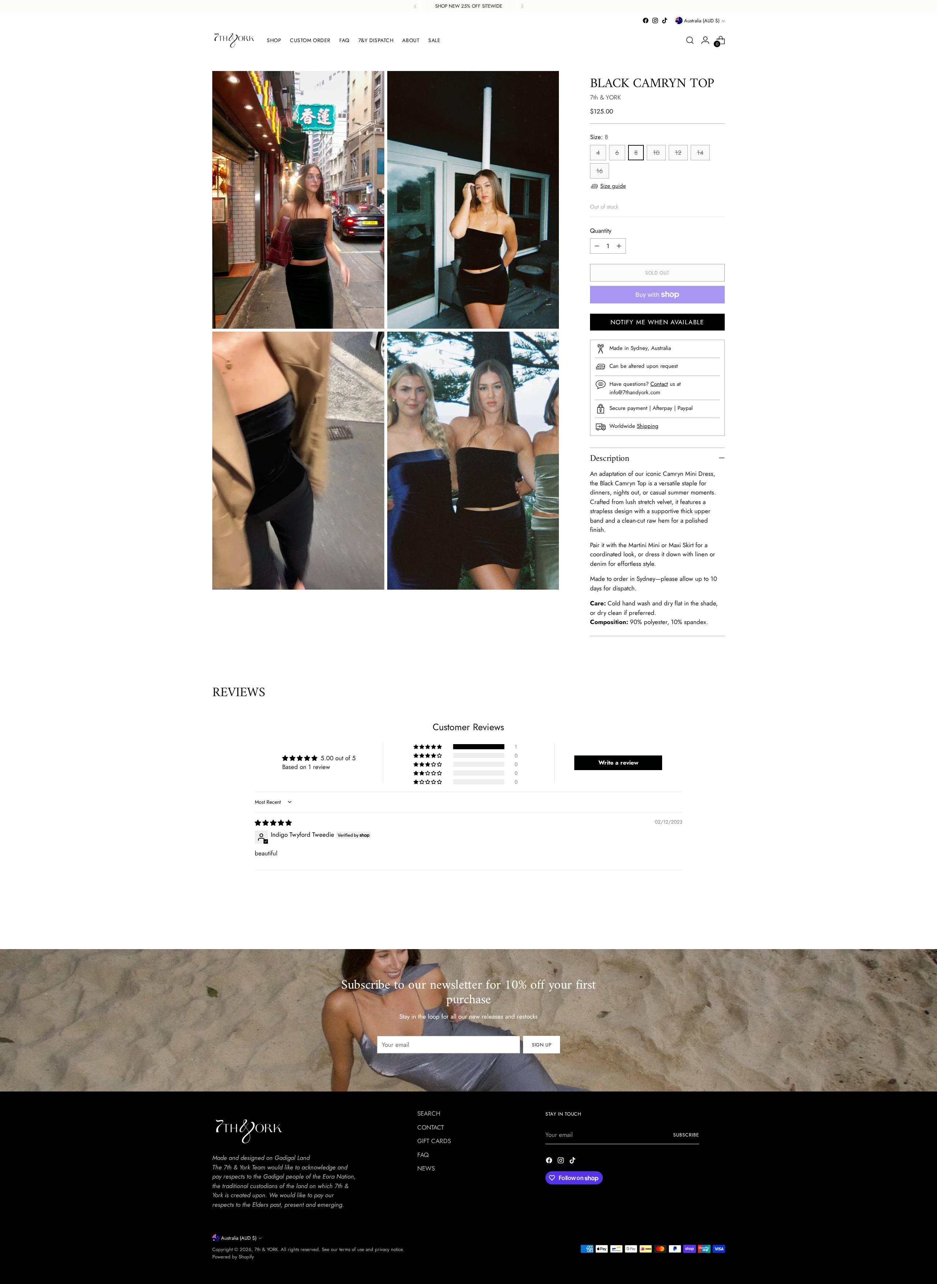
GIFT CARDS (434, 1140)
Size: (599, 136)
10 (656, 152)
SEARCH (428, 1113)
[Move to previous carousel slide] (701, 935)
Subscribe (686, 1134)
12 (678, 152)
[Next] (522, 6)
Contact (659, 384)
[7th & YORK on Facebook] (645, 20)
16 (599, 171)
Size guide (613, 186)
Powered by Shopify (233, 1256)
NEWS (426, 1168)
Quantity (600, 230)
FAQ (423, 1154)
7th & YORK (605, 97)
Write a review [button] (618, 762)
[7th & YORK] (234, 40)
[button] (428, 746)
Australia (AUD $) (702, 20)
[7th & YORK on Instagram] (655, 20)
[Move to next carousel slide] (718, 935)
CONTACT (430, 1127)
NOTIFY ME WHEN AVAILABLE (657, 322)
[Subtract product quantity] (597, 246)
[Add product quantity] (619, 246)
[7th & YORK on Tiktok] (664, 20)
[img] (273, 822)
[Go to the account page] (705, 40)
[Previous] (415, 6)
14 (700, 152)
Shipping (647, 426)
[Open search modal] (690, 40)
